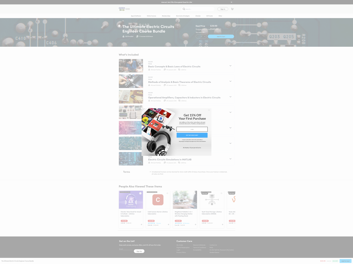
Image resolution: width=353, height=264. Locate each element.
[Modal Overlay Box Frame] (177, 132)
